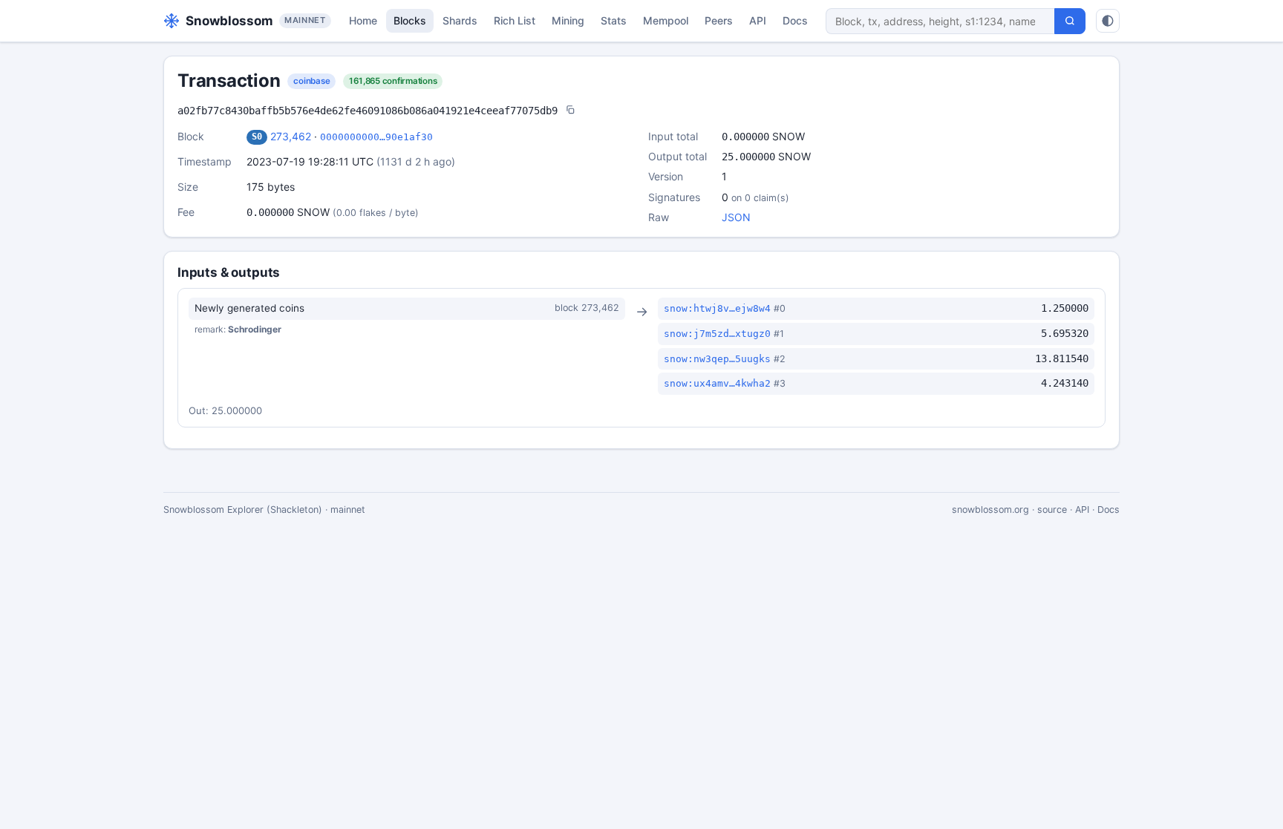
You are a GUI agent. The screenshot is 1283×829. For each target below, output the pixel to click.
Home (363, 20)
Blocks (410, 20)
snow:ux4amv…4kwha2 (717, 383)
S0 (257, 136)
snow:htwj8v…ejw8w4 (717, 308)
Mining (568, 20)
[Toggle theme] (1108, 21)
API (757, 20)
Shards (460, 20)
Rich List (514, 20)
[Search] (1070, 21)
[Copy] (570, 111)
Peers (719, 20)
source (1052, 509)
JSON (736, 217)
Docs (795, 20)
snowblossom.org (990, 509)
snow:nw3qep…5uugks (717, 358)
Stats (614, 20)
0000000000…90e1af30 (376, 136)
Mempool (665, 20)
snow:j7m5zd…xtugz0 (717, 333)
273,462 (290, 136)
